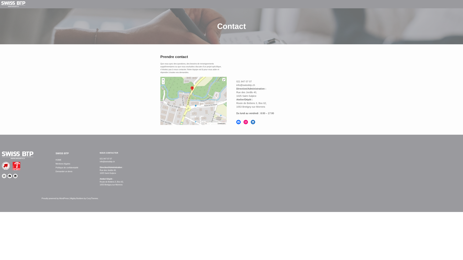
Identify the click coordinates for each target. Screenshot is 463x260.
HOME (58, 160)
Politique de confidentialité (67, 168)
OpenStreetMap (212, 123)
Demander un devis (64, 171)
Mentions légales (63, 164)
